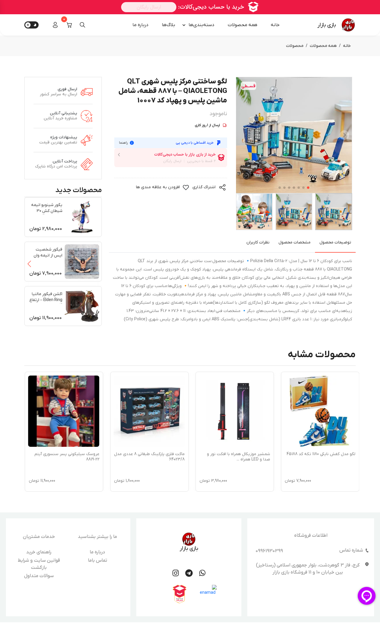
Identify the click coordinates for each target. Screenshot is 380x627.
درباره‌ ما (140, 25)
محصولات (294, 46)
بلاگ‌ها (168, 25)
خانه (275, 25)
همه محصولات (242, 25)
